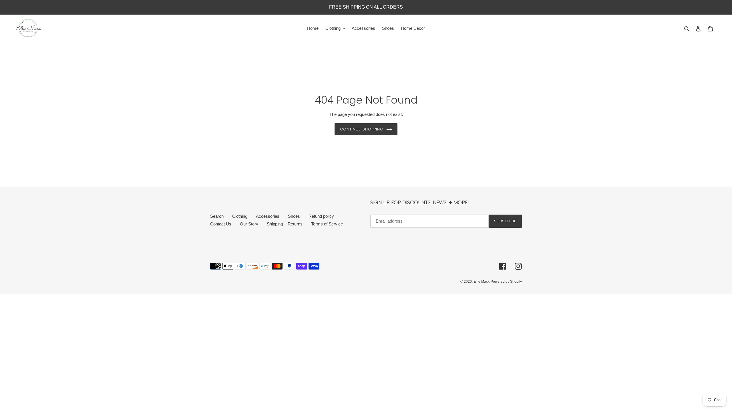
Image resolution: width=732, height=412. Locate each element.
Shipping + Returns (285, 223)
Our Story (249, 223)
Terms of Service (327, 223)
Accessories (267, 216)
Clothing (239, 216)
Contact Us (220, 223)
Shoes (294, 216)
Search (217, 216)
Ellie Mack (482, 282)
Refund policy (321, 216)
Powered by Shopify (506, 282)
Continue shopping (361, 129)
